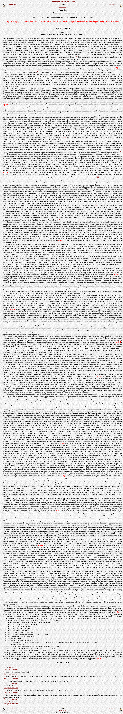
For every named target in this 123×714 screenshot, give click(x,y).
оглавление (62, 7)
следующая (112, 4)
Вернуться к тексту (11, 669)
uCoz (71, 713)
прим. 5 (11, 702)
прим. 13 (12, 667)
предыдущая (12, 4)
